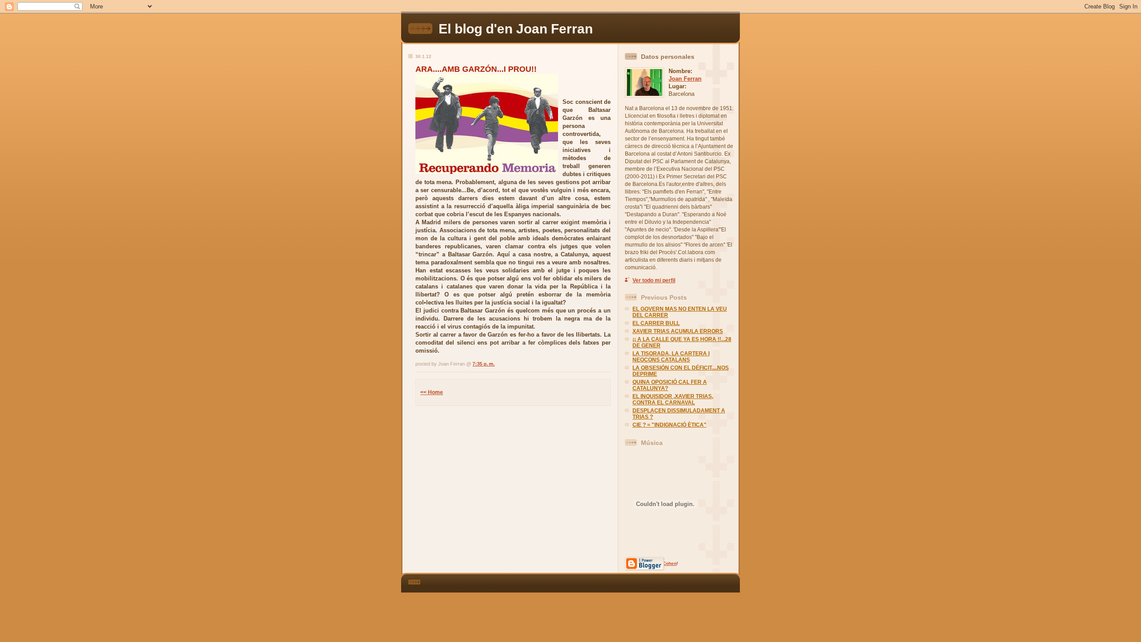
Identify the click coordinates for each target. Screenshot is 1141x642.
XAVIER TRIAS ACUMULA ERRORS (677, 331)
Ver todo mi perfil (653, 280)
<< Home (431, 392)
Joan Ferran (685, 78)
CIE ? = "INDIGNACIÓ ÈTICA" (669, 425)
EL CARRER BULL (656, 323)
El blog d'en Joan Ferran (516, 28)
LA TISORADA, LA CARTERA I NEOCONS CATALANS (671, 356)
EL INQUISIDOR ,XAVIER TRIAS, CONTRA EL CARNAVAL (672, 399)
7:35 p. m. (483, 363)
